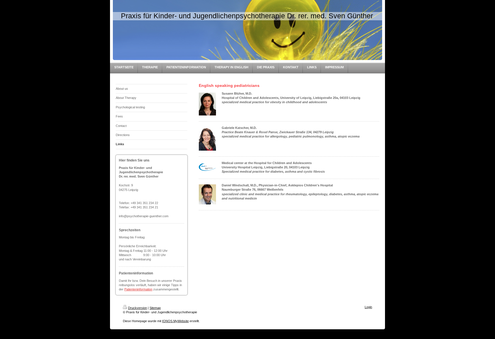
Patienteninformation (138, 289)
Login (368, 307)
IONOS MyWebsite (175, 321)
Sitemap (155, 308)
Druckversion (137, 308)
